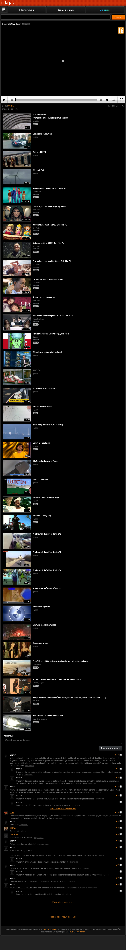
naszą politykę (50, 929)
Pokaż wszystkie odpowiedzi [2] (63, 808)
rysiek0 (11, 106)
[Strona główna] (8, 3)
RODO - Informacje (77, 932)
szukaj (118, 17)
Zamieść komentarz (110, 748)
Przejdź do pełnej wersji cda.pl (63, 917)
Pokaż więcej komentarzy (63, 902)
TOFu (12, 812)
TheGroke (14, 834)
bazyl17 (13, 828)
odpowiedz (29, 766)
